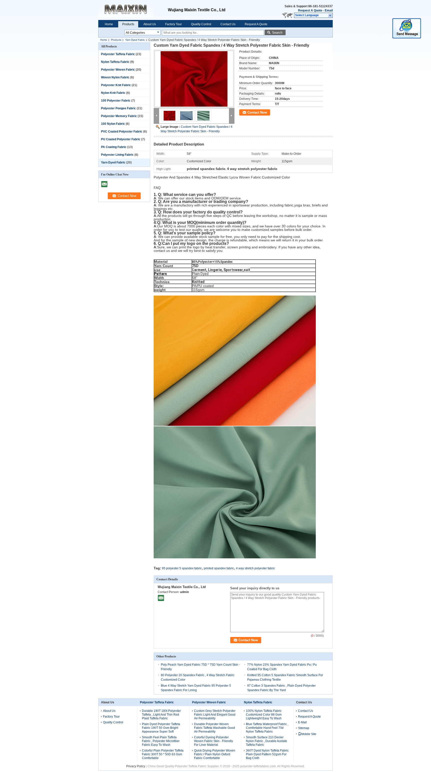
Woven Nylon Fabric (115, 77)
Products (128, 24)
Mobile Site (308, 734)
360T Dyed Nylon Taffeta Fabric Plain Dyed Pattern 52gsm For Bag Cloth (267, 754)
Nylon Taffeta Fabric (115, 62)
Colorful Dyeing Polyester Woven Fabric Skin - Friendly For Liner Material (213, 741)
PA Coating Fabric (113, 147)
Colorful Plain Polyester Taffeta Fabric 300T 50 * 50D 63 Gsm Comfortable (163, 754)
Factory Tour (173, 24)
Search (277, 32)
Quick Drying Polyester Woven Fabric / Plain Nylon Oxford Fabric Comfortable (214, 754)
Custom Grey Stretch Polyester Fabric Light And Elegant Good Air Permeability (214, 714)
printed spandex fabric (219, 568)
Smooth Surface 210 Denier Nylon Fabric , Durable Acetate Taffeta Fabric (266, 741)
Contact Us (227, 24)
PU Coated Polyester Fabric (120, 139)
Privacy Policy (135, 766)
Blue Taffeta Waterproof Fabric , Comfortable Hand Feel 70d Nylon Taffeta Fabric (267, 727)
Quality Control (201, 24)
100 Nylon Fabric (113, 124)
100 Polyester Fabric (115, 100)
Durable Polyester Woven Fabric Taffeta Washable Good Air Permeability (214, 727)
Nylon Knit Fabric (113, 93)
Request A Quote (310, 10)
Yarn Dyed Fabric (135, 39)
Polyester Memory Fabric (119, 116)
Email (329, 10)
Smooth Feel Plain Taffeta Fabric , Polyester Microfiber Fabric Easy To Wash (161, 741)
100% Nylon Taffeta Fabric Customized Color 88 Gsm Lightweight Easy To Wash (264, 714)
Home (109, 24)
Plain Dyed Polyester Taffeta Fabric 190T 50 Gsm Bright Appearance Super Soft (161, 727)
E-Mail (302, 722)
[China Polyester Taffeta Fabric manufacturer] (133, 10)
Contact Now (257, 112)
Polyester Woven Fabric (118, 69)
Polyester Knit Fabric (116, 85)
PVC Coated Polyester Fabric (121, 131)
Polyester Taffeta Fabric (118, 54)
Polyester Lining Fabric (117, 154)
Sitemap (303, 728)
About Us (149, 24)
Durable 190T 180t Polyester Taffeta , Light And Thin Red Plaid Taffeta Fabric (161, 714)
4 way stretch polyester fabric (255, 568)
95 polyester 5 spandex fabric (182, 568)
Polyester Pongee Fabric (118, 108)
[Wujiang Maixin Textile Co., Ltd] (330, 15)
